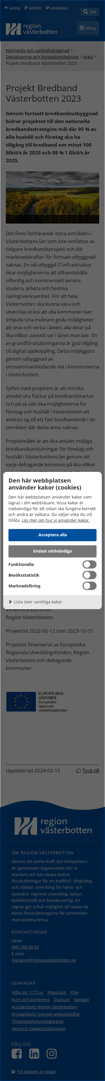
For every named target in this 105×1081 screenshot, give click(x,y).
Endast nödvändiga (52, 551)
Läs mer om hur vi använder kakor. (56, 520)
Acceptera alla (52, 534)
